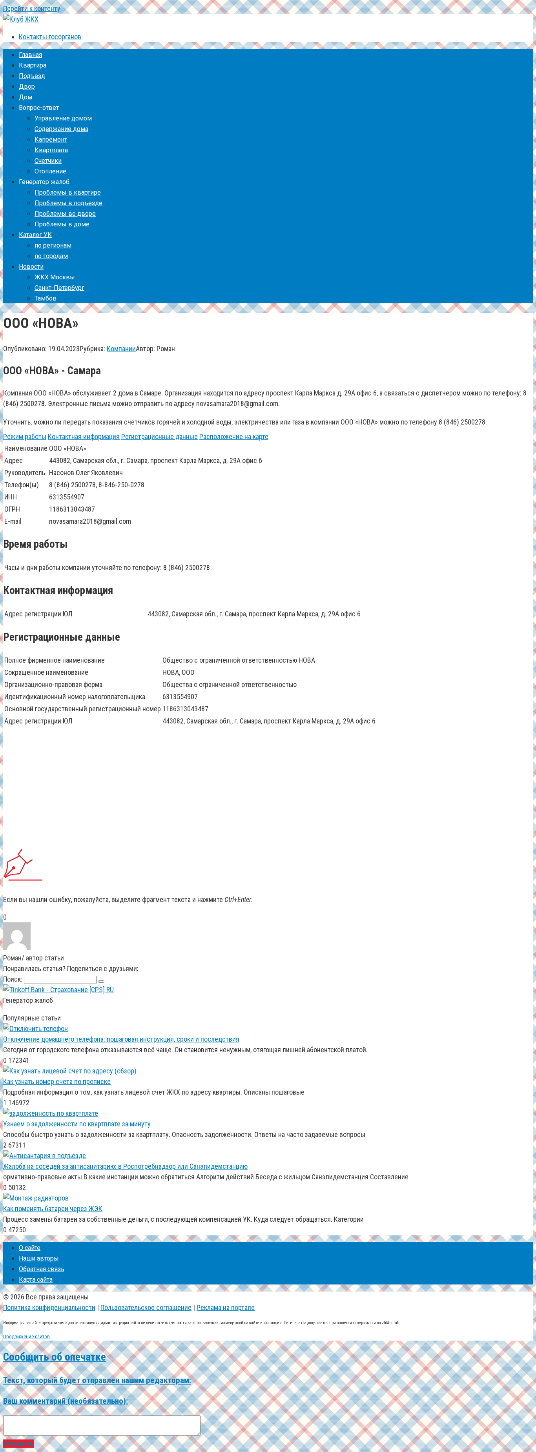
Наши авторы (39, 1258)
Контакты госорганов (50, 37)
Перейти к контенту (31, 8)
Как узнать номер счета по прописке (57, 1081)
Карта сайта (36, 1279)
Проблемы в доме (62, 224)
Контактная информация (84, 436)
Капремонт (51, 139)
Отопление (50, 171)
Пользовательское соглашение (145, 1307)
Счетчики (48, 160)
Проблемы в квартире (68, 192)
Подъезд (32, 76)
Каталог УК (35, 235)
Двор (27, 86)
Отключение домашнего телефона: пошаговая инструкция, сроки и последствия (121, 1039)
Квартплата (51, 150)
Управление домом (63, 118)
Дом (25, 97)
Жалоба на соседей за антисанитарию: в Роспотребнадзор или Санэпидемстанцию (125, 1166)
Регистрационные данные (159, 436)
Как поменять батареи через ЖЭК (52, 1208)
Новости (31, 266)
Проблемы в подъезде (68, 203)
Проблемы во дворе (65, 213)
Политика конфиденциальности (49, 1307)
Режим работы (24, 436)
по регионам (53, 245)
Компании (121, 348)
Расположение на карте (233, 436)
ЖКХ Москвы (55, 277)
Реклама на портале (226, 1307)
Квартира (32, 65)
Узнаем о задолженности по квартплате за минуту (77, 1124)
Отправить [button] (18, 1443)
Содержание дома (61, 129)
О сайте (29, 1248)
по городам (51, 256)
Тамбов (46, 298)
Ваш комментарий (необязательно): (65, 1401)
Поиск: (13, 979)
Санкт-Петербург (59, 287)
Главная (30, 54)
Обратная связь (41, 1269)
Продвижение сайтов (26, 1336)
